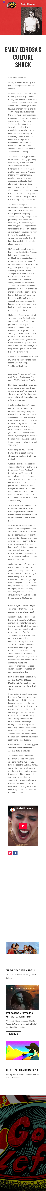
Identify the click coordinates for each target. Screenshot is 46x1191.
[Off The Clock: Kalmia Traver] (22, 953)
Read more (13, 1033)
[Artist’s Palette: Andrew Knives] (22, 1059)
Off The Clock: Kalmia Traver (20, 970)
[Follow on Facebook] (15, 853)
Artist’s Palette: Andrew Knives (22, 1070)
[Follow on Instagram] (10, 853)
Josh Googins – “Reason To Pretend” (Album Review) (19, 1015)
